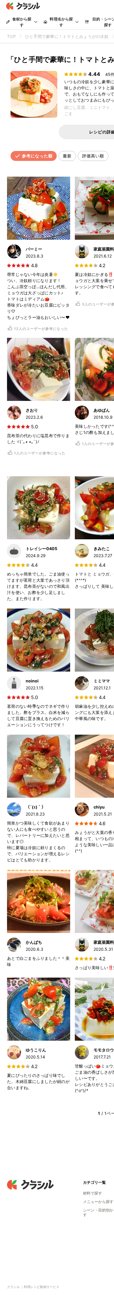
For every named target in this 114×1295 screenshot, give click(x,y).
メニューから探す (98, 1201)
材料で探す (92, 1193)
